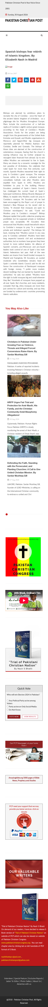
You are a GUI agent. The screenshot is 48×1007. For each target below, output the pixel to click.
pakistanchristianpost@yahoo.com (15, 960)
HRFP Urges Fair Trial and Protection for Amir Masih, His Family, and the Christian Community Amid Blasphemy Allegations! (22, 408)
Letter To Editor (12, 981)
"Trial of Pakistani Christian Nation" (29, 933)
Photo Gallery (26, 981)
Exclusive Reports (35, 979)
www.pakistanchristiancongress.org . (16, 943)
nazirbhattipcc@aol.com (11, 957)
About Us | (37, 981)
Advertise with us (24, 984)
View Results (30, 716)
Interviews (8, 979)
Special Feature (20, 979)
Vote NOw (14, 716)
